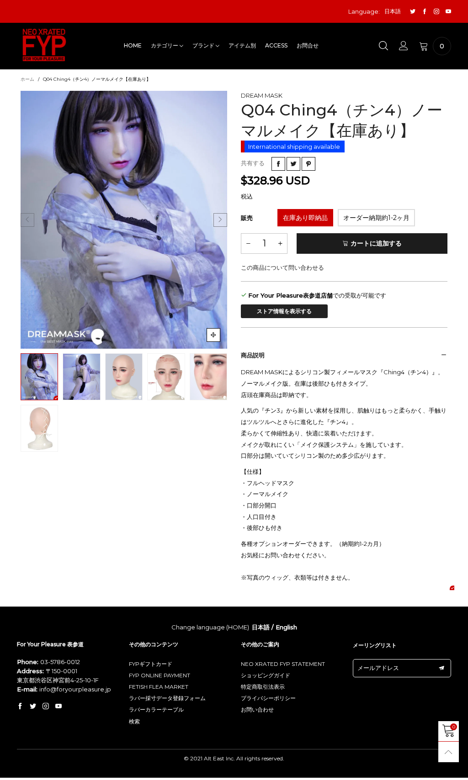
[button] (27, 220)
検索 (134, 721)
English (286, 627)
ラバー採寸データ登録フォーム (167, 698)
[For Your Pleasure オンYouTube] (58, 706)
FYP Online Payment (159, 675)
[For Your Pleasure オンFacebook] (20, 706)
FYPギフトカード (150, 663)
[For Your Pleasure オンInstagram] (45, 706)
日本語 (261, 627)
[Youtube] (448, 11)
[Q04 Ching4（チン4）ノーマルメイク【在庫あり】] (124, 220)
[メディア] (213, 335)
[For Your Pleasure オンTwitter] (32, 706)
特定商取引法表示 (263, 686)
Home (133, 45)
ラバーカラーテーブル (156, 709)
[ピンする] (308, 164)
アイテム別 (242, 45)
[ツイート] (293, 164)
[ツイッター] (413, 11)
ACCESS (276, 45)
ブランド (204, 45)
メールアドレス (378, 667)
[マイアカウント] (403, 46)
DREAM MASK (261, 95)
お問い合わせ (257, 709)
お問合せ (308, 45)
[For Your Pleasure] (44, 45)
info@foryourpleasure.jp (75, 689)
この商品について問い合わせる (282, 267)
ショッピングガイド (265, 675)
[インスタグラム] (436, 11)
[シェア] (278, 164)
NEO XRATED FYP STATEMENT (283, 663)
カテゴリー (165, 45)
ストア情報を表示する (284, 311)
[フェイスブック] (425, 11)
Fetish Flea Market (158, 686)
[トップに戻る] (448, 752)
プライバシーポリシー (268, 698)
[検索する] (383, 46)
